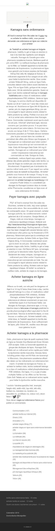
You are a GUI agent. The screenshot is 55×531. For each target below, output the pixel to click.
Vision (15, 478)
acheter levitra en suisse (15, 501)
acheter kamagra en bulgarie (33, 49)
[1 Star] (24, 22)
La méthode (17, 436)
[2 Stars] (26, 22)
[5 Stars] (31, 22)
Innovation (17, 420)
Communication (19, 410)
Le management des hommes (24, 450)
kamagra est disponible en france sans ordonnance (32, 462)
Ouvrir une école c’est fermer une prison (21, 504)
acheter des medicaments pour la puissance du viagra (33, 456)
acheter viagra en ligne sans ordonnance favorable (32, 427)
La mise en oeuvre (20, 440)
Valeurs (15, 475)
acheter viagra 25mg (20, 424)
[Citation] (27, 4)
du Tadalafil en (16, 49)
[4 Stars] (29, 22)
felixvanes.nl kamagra (29, 308)
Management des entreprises (24, 468)
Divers (15, 417)
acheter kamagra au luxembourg (31, 180)
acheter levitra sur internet (23, 414)
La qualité (16, 443)
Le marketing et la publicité (23, 453)
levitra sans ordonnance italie (17, 498)
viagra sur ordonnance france (28, 400)
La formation (17, 433)
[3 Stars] (27, 22)
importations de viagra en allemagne (27, 446)
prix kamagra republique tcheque (25, 472)
